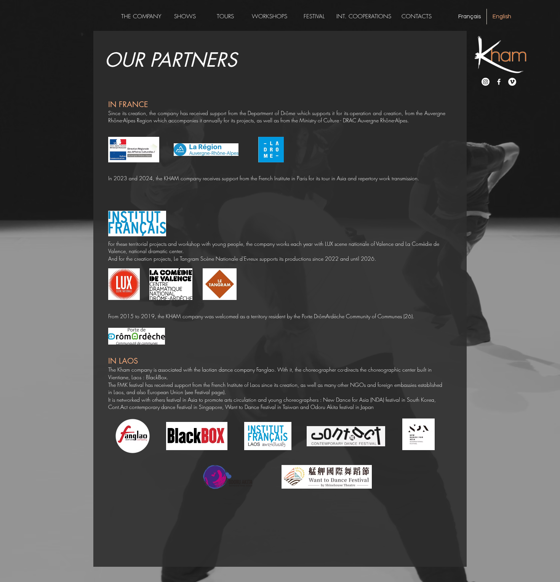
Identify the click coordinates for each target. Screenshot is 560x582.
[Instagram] (486, 82)
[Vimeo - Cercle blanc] (512, 82)
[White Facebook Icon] (499, 82)
